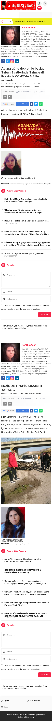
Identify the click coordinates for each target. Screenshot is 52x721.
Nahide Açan (28, 27)
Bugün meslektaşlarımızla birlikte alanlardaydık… (26, 221)
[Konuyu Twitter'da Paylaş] (36, 104)
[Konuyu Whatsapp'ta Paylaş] (41, 104)
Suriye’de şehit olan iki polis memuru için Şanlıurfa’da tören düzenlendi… (22, 560)
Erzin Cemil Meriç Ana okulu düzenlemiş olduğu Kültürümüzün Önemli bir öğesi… (25, 200)
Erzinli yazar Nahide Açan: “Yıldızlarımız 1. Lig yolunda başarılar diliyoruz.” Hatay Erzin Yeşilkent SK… (26, 234)
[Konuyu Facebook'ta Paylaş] (31, 104)
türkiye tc (47, 184)
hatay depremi (25, 184)
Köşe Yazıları (13, 84)
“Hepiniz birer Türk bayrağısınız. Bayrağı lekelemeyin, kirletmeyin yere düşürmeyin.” (23, 211)
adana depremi (15, 184)
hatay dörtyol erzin (37, 184)
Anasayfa (4, 84)
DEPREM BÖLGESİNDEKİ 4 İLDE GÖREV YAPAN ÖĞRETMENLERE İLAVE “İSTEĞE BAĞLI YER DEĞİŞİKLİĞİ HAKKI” (25, 616)
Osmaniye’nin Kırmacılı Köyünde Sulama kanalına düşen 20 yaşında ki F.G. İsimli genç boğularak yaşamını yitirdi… (26, 594)
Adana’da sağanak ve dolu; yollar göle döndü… (25, 253)
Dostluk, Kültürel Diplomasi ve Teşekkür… (31, 21)
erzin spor (13, 544)
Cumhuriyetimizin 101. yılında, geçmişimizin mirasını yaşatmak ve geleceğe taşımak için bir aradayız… (25, 583)
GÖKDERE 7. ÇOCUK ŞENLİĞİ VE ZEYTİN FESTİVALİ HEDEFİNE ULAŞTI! (22, 571)
